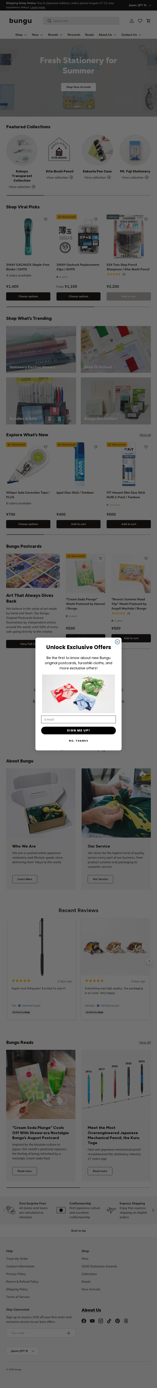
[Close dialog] (117, 642)
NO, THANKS (78, 740)
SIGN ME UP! (78, 730)
